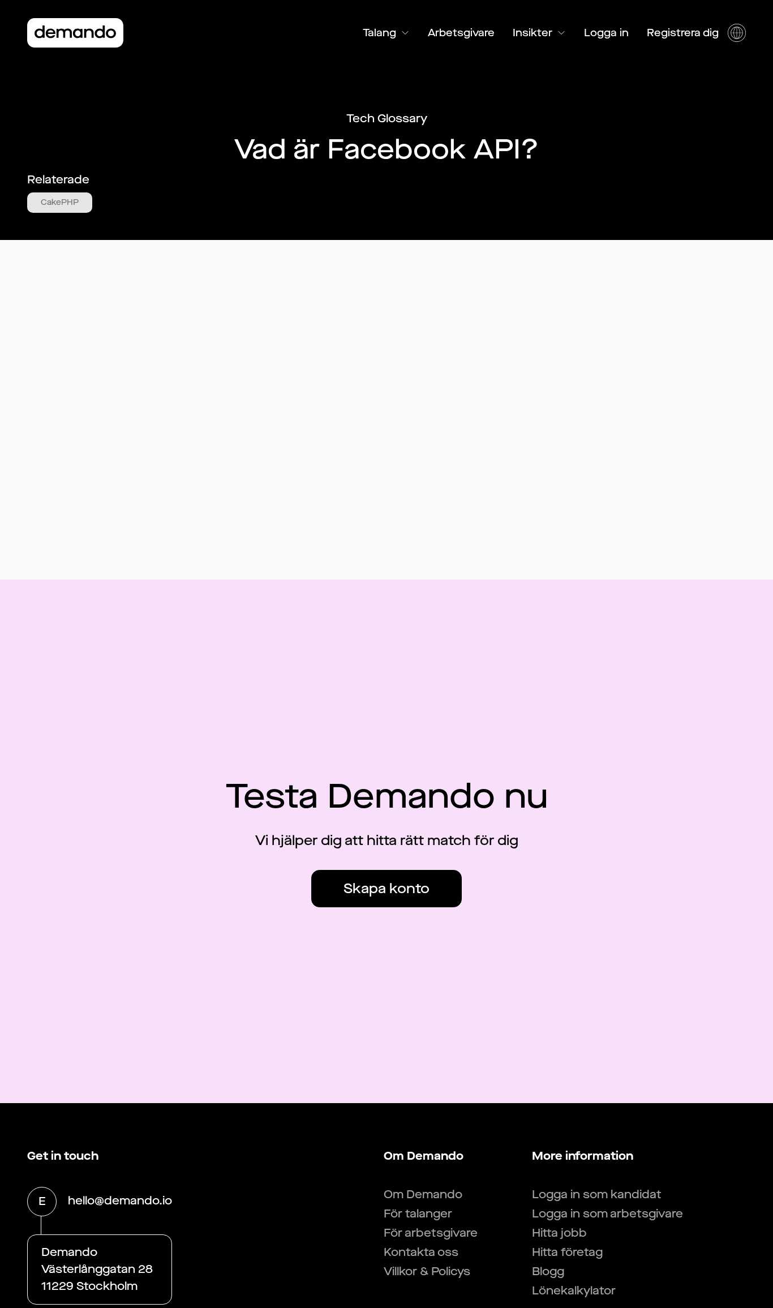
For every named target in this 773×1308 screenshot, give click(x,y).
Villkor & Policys (427, 1271)
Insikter (532, 33)
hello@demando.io (120, 1200)
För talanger (418, 1213)
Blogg (548, 1271)
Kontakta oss (421, 1252)
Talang (379, 33)
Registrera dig (683, 33)
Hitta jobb (559, 1233)
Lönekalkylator (574, 1290)
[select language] (737, 33)
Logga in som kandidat (597, 1194)
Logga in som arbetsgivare (607, 1213)
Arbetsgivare (461, 33)
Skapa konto (386, 889)
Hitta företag (567, 1252)
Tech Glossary (386, 118)
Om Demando (423, 1194)
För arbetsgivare (431, 1233)
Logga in (606, 33)
